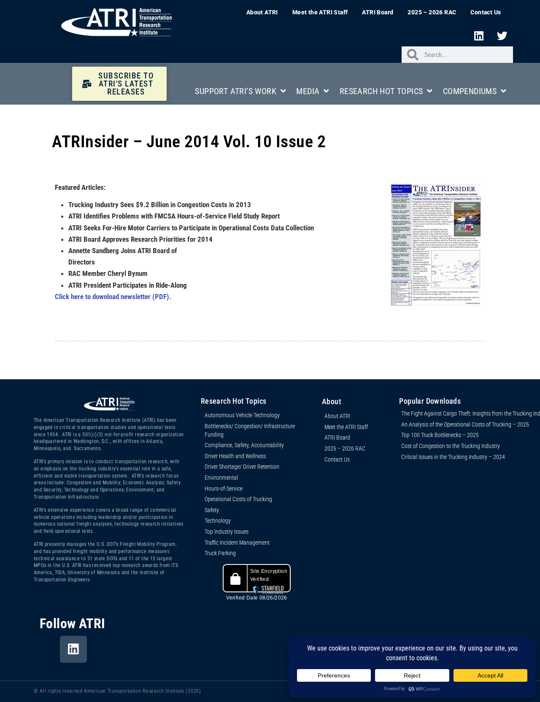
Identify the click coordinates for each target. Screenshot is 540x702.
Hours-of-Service (224, 488)
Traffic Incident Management (237, 542)
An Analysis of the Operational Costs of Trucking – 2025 (465, 424)
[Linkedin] (478, 35)
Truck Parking (220, 553)
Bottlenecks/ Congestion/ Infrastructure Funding (250, 430)
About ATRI (262, 12)
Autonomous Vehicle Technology (242, 415)
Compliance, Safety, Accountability (244, 445)
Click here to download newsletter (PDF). (113, 296)
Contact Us (485, 12)
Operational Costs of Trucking (238, 499)
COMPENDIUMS (470, 91)
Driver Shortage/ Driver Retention (242, 466)
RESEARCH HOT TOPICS (381, 91)
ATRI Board (377, 12)
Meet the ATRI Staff (320, 12)
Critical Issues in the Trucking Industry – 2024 (453, 457)
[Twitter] (502, 35)
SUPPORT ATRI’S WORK (235, 91)
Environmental (221, 477)
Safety (212, 510)
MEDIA (307, 91)
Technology (218, 520)
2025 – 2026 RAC (432, 12)
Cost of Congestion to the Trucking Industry (450, 446)
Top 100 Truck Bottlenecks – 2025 (440, 435)
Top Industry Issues (226, 531)
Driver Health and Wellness (235, 456)
